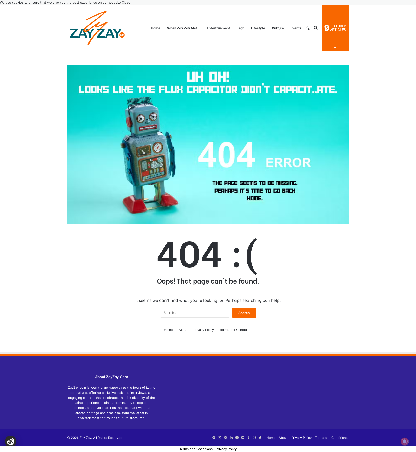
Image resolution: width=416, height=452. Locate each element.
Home (155, 27)
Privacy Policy (204, 330)
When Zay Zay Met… (183, 27)
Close (126, 2)
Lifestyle (258, 27)
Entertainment (218, 27)
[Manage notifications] (405, 441)
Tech (240, 27)
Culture (278, 27)
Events (296, 27)
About (183, 330)
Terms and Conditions (236, 330)
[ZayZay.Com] (97, 28)
